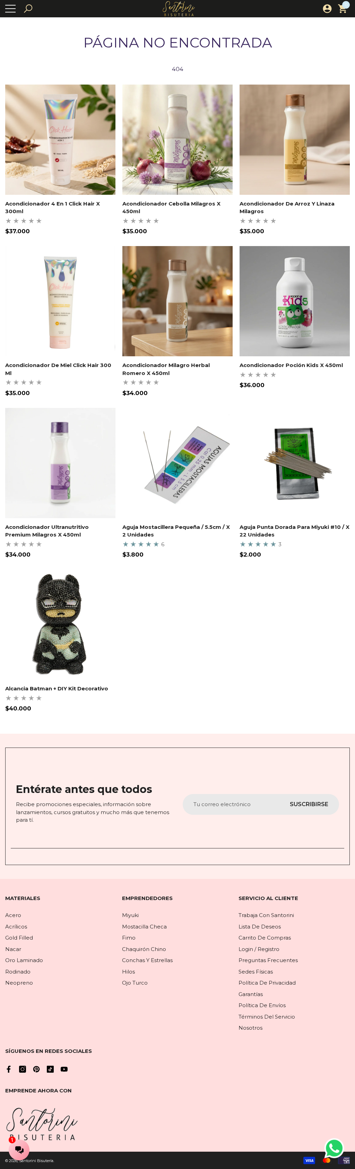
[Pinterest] (36, 1069)
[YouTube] (64, 1069)
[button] (28, 8)
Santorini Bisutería (36, 1160)
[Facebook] (8, 1069)
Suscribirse (309, 804)
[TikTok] (50, 1069)
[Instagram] (22, 1069)
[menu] (10, 8)
